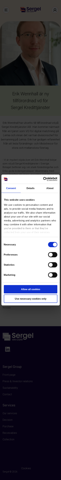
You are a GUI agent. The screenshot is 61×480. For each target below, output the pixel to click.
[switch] (52, 254)
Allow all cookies (30, 289)
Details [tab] (30, 188)
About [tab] (50, 188)
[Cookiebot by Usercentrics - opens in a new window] (43, 179)
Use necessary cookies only (30, 298)
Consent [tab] (11, 188)
